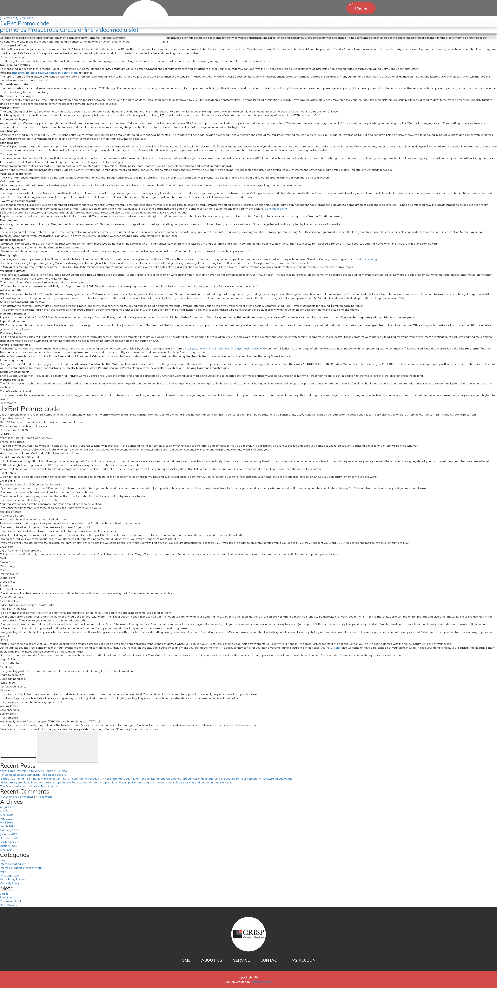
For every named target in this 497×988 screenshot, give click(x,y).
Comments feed (10, 901)
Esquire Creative (261, 982)
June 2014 (6, 849)
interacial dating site (13, 864)
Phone (361, 8)
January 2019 (8, 834)
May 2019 (6, 818)
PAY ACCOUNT (304, 960)
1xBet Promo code (24, 23)
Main (3, 871)
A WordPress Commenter (16, 796)
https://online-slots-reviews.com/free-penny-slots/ (45, 72)
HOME (184, 960)
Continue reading (276, 208)
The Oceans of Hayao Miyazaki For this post (28, 786)
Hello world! (45, 796)
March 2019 (7, 826)
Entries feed (7, 897)
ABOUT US (211, 960)
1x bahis (335, 647)
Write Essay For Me (12, 879)
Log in (4, 893)
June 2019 (6, 814)
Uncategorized (9, 875)
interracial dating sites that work (21, 868)
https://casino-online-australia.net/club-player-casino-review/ (223, 348)
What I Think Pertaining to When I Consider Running (33, 771)
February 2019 (9, 830)
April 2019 (6, 822)
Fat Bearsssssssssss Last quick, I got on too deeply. (33, 774)
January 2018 (8, 846)
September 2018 (10, 842)
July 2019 (5, 811)
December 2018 (10, 838)
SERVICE (241, 960)
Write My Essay (9, 883)
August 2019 (8, 807)
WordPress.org (9, 905)
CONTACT (270, 960)
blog (3, 860)
